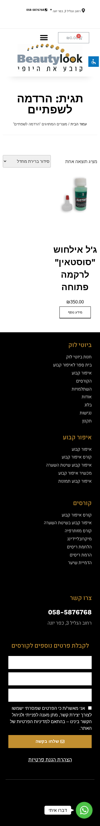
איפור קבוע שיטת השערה (69, 465)
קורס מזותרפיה (78, 531)
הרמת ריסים (81, 555)
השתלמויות (82, 389)
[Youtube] (40, 789)
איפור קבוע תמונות (75, 481)
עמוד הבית (79, 124)
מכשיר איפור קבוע (75, 473)
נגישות (86, 413)
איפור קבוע (82, 373)
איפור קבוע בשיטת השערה (68, 523)
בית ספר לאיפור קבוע (72, 365)
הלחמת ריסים (79, 547)
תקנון (87, 421)
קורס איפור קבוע (77, 457)
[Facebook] (60, 789)
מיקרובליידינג (79, 539)
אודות (87, 397)
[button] (44, 37)
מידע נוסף (75, 312)
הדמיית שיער (80, 562)
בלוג (88, 405)
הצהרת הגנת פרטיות (50, 760)
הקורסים (84, 381)
